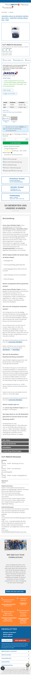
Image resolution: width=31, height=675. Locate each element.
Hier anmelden (20, 640)
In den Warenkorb (15, 143)
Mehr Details (7, 90)
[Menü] (3, 4)
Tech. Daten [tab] (6, 440)
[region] (15, 31)
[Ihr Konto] (24, 4)
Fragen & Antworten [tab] (9, 444)
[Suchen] (9, 4)
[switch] (27, 669)
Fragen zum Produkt (9, 93)
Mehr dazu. (9, 48)
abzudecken (6, 349)
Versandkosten (24, 669)
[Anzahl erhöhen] (26, 139)
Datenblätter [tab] (6, 447)
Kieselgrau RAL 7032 (6, 118)
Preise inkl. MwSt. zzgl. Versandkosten (12, 112)
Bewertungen (7, 78)
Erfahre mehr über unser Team (15, 591)
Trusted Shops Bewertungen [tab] (11, 451)
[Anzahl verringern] (4, 139)
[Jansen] (10, 73)
